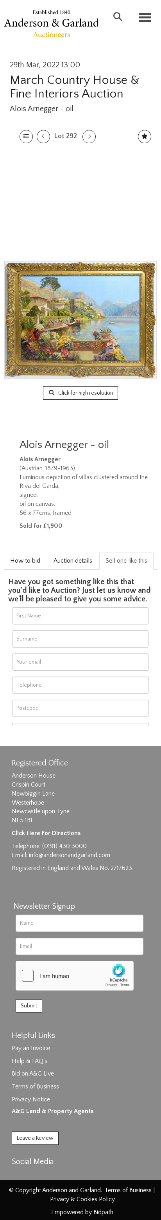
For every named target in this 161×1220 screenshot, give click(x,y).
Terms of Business (35, 1086)
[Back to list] (26, 136)
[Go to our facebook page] (19, 1175)
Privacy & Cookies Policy (82, 1199)
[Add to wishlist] (144, 136)
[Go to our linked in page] (35, 1175)
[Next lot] (89, 136)
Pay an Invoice (31, 1048)
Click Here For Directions (46, 833)
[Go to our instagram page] (51, 1175)
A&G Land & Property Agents (52, 1111)
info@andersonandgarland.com (69, 855)
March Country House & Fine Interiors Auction (74, 87)
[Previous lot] (43, 136)
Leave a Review (35, 1138)
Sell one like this (126, 560)
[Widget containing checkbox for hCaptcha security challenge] (75, 976)
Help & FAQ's (29, 1061)
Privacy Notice (31, 1099)
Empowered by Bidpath (82, 1212)
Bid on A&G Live (33, 1073)
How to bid (25, 560)
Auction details (73, 560)
